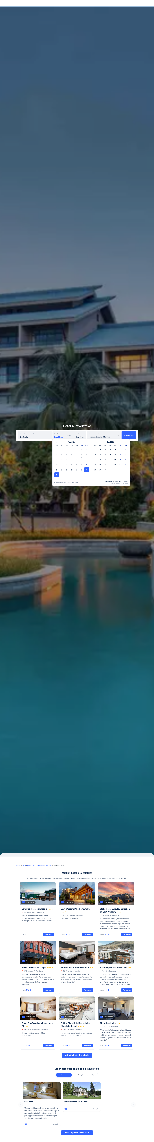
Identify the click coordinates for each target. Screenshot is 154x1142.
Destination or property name (29, 434)
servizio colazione (64, 1075)
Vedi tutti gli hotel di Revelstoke (77, 1055)
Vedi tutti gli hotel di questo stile (77, 1133)
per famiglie (79, 1075)
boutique (92, 1075)
